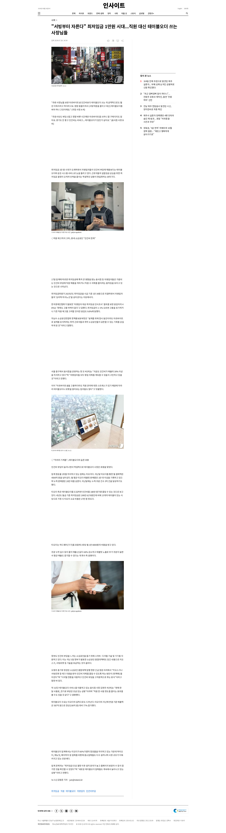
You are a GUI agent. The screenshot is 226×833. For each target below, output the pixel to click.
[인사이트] (114, 5)
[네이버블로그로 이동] (76, 811)
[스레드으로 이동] (71, 811)
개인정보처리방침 (43, 824)
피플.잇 (124, 13)
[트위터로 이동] (61, 811)
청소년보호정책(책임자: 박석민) (62, 824)
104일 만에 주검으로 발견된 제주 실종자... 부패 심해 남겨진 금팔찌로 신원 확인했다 (158, 84)
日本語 (186, 8)
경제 (73, 13)
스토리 (133, 13)
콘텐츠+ (151, 13)
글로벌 (141, 13)
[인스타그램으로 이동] (66, 811)
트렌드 (90, 13)
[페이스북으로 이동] (56, 811)
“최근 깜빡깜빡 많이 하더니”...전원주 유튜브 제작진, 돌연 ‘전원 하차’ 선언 (157, 96)
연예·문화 (100, 13)
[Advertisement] (87, 146)
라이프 (81, 13)
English (180, 8)
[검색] (187, 13)
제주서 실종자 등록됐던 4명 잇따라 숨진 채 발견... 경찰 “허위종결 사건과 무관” (158, 118)
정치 (109, 13)
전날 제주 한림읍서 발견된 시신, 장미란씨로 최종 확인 (157, 108)
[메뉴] (39, 13)
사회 (116, 13)
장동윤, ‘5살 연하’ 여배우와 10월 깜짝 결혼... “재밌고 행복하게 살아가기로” (157, 131)
